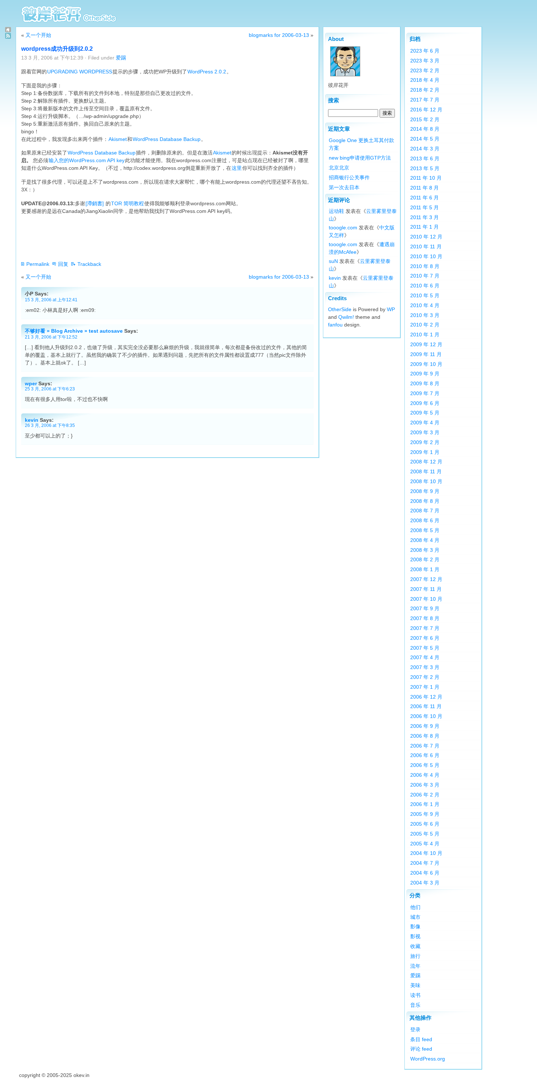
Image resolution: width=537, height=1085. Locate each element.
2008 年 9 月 (424, 491)
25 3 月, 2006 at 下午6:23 (50, 388)
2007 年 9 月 (424, 608)
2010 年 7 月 (424, 276)
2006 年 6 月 (424, 755)
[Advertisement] (154, 237)
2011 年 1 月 (424, 227)
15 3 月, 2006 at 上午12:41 (51, 299)
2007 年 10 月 (426, 599)
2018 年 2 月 (424, 90)
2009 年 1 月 (424, 452)
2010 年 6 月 (424, 286)
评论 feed (421, 1049)
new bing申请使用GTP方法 (360, 158)
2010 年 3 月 (424, 315)
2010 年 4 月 (424, 305)
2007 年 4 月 (424, 657)
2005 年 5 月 (424, 834)
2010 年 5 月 (424, 295)
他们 (415, 907)
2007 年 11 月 (426, 589)
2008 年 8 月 (424, 501)
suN (333, 261)
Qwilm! (346, 317)
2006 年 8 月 (424, 736)
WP (391, 309)
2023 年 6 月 (424, 51)
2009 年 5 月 (424, 413)
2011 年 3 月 (424, 217)
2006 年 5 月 (424, 765)
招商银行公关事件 (349, 177)
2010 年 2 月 (424, 325)
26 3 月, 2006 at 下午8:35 (50, 425)
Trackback (89, 264)
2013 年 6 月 (424, 158)
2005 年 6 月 (424, 824)
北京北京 (339, 168)
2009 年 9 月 (424, 374)
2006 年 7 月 (424, 746)
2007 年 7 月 (424, 628)
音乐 (415, 1005)
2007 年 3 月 (424, 667)
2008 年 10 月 (426, 481)
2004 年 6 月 (424, 873)
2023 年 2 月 (424, 70)
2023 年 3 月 (424, 61)
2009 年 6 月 (424, 403)
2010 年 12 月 (426, 237)
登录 (415, 1029)
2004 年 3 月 (424, 883)
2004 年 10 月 (426, 853)
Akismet (117, 139)
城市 (415, 917)
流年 (415, 966)
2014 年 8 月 (424, 129)
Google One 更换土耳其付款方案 (361, 144)
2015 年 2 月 (424, 119)
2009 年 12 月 (426, 344)
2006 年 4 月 (424, 775)
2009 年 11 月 (426, 354)
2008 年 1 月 (424, 569)
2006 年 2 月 (424, 795)
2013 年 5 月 (424, 168)
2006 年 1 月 (424, 804)
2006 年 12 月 (426, 697)
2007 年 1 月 (424, 687)
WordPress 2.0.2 (206, 72)
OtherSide (339, 309)
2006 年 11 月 (426, 706)
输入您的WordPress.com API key (87, 160)
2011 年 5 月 (424, 207)
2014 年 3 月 (424, 149)
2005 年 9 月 (424, 814)
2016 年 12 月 (426, 109)
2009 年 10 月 (426, 364)
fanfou (335, 325)
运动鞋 (336, 211)
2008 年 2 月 (424, 559)
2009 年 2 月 (424, 442)
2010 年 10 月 (426, 256)
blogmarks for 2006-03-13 (279, 35)
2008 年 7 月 (424, 510)
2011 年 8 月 (424, 188)
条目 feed (421, 1039)
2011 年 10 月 (426, 178)
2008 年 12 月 (426, 462)
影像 (415, 926)
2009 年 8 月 (424, 383)
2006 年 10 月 (426, 716)
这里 (237, 168)
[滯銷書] (95, 203)
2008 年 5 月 (424, 530)
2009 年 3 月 (424, 432)
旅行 (415, 956)
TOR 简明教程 (127, 203)
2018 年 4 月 (424, 80)
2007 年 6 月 (424, 638)
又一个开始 (38, 35)
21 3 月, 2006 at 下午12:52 (51, 337)
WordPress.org (427, 1059)
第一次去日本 (344, 187)
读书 (415, 995)
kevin (31, 420)
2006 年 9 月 (424, 726)
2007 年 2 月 (424, 677)
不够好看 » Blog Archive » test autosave (74, 331)
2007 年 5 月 (424, 648)
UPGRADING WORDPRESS (79, 72)
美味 (415, 985)
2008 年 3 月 (424, 550)
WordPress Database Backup (167, 139)
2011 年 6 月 (424, 197)
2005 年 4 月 (424, 844)
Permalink (37, 264)
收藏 (415, 946)
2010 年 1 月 (424, 334)
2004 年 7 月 (424, 863)
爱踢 (121, 58)
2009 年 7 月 (424, 393)
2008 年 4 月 (424, 540)
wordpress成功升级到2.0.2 (57, 49)
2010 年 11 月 (426, 246)
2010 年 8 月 (424, 266)
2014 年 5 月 (424, 139)
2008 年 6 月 (424, 520)
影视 (415, 936)
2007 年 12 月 (426, 579)
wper (31, 383)
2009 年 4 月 (424, 422)
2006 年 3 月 (424, 785)
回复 (63, 264)
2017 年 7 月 (424, 100)
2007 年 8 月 (424, 618)
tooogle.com (343, 227)
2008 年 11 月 (426, 471)
